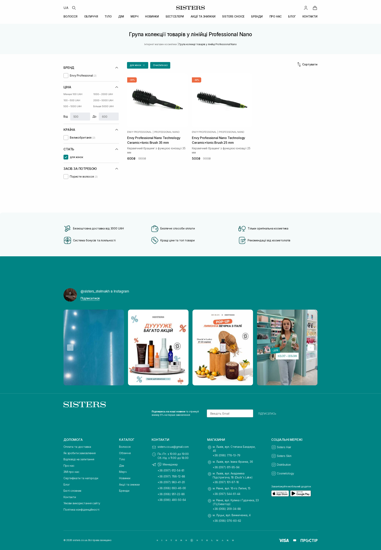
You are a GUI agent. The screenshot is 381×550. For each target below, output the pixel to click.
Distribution (284, 464)
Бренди (124, 490)
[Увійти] (305, 7)
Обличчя (125, 453)
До (94, 116)
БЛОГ (292, 16)
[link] (315, 7)
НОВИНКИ (152, 16)
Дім (121, 465)
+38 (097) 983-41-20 (171, 482)
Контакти (70, 497)
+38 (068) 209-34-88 (227, 508)
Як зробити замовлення (80, 453)
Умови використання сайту (82, 503)
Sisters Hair (284, 447)
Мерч (122, 471)
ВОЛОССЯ (70, 16)
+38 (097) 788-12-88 (171, 476)
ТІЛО (108, 16)
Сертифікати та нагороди (81, 478)
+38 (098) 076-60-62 (227, 520)
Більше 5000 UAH (103, 106)
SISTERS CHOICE (233, 16)
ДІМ (121, 16)
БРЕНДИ (257, 16)
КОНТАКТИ (310, 16)
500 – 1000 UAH (73, 106)
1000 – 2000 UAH (103, 94)
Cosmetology (285, 473)
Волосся (125, 446)
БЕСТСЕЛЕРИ (175, 16)
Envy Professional (139, 132)
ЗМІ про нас (71, 471)
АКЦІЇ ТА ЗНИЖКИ (203, 16)
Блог (67, 484)
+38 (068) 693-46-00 (172, 488)
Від (66, 116)
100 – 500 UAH (72, 100)
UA (66, 8)
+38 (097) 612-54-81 (171, 470)
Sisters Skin (284, 456)
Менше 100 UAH (73, 94)
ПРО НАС (275, 16)
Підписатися (90, 298)
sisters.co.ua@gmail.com (173, 446)
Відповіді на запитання (79, 459)
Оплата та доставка (77, 446)
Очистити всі (160, 65)
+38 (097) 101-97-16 (226, 482)
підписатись (267, 413)
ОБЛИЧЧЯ (91, 16)
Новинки (124, 478)
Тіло (122, 459)
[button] (137, 65)
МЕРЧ (134, 16)
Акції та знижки (129, 484)
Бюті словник (72, 490)
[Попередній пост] (70, 347)
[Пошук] (73, 7)
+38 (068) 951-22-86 (171, 494)
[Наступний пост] (311, 347)
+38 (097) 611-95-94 (226, 467)
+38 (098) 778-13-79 (226, 455)
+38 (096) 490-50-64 (172, 499)
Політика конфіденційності (81, 509)
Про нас (69, 465)
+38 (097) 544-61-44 (226, 494)
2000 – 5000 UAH (103, 100)
